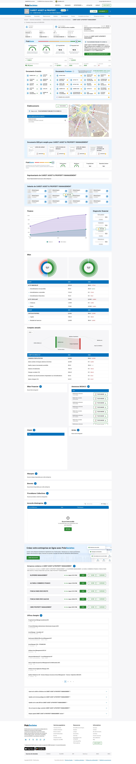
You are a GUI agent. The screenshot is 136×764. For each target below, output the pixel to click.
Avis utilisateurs (96, 737)
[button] (90, 122)
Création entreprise (57, 729)
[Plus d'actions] (110, 11)
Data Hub (75, 735)
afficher (102, 228)
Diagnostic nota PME (58, 739)
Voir (83, 575)
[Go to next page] (73, 681)
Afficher (69, 194)
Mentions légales (69, 760)
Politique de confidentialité (92, 760)
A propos (95, 727)
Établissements (46, 16)
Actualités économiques (78, 727)
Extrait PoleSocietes (57, 733)
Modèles (56, 16)
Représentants (64, 16)
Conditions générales (79, 760)
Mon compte (106, 5)
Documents (102, 11)
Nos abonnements (97, 731)
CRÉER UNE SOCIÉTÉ (33, 557)
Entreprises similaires (99, 16)
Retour (68, 529)
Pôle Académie (76, 743)
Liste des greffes (77, 741)
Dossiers (75, 729)
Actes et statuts (57, 731)
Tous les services (57, 727)
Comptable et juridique (83, 16)
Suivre (94, 11)
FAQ (109, 16)
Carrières (95, 733)
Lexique (75, 731)
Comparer (102, 575)
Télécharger (63, 105)
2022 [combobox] (30, 332)
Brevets (55, 735)
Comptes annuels (57, 737)
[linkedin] (45, 191)
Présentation (28, 16)
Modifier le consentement (105, 760)
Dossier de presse (97, 735)
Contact (95, 729)
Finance (73, 16)
